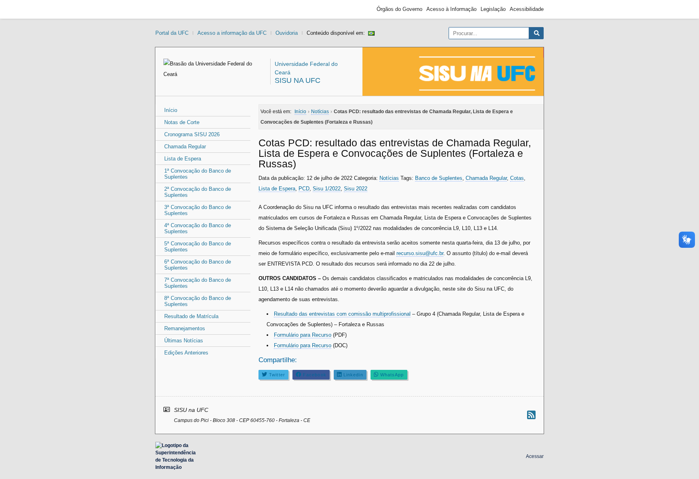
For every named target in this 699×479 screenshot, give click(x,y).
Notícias (389, 178)
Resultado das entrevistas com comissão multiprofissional (342, 314)
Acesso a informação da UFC (232, 33)
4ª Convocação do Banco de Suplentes (197, 228)
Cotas (517, 178)
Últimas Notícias (183, 341)
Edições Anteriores (186, 353)
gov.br (169, 9)
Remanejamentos (184, 328)
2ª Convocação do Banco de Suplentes (197, 192)
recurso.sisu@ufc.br (419, 253)
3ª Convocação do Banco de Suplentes (197, 210)
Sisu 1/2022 (327, 189)
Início (170, 110)
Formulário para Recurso (302, 335)
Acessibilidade (527, 9)
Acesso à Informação (451, 9)
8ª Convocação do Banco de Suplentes (197, 301)
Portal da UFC (172, 33)
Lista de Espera (182, 159)
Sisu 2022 (355, 189)
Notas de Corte (181, 122)
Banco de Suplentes (438, 178)
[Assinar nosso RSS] (531, 414)
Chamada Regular (185, 146)
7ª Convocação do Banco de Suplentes (197, 283)
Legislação (493, 9)
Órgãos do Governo (399, 9)
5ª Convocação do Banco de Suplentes (197, 247)
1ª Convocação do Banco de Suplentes (197, 174)
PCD (304, 189)
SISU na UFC (297, 80)
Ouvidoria (286, 33)
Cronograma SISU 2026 (192, 134)
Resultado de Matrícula (191, 316)
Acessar (535, 456)
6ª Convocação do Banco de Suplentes (197, 265)
